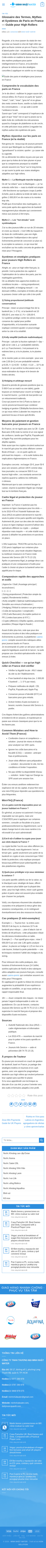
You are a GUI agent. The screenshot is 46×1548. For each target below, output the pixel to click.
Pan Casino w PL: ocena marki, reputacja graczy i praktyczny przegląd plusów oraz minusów (25, 1264)
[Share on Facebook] (16, 1104)
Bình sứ (6, 1193)
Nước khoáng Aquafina (14, 1188)
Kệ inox (6, 1198)
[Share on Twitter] (21, 1104)
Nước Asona (9, 1158)
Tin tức (5, 13)
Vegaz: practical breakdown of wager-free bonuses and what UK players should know (26, 1238)
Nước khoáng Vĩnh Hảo (14, 1168)
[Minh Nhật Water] (23, 4)
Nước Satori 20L (11, 1163)
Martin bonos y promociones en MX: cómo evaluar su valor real (25, 1212)
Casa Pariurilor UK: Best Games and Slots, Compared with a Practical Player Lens (25, 1224)
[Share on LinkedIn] (34, 1104)
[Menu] (3, 4)
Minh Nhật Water (28, 32)
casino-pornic (13, 975)
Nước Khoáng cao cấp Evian (16, 1153)
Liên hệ (16, 1536)
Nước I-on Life (9, 1178)
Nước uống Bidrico (12, 1183)
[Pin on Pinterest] (30, 1104)
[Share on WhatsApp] (11, 1104)
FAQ (23, 1536)
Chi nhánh (31, 1536)
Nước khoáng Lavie (12, 1173)
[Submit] (41, 1140)
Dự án (40, 1536)
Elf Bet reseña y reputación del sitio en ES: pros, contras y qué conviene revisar (25, 1251)
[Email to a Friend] (25, 1104)
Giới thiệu (7, 1536)
